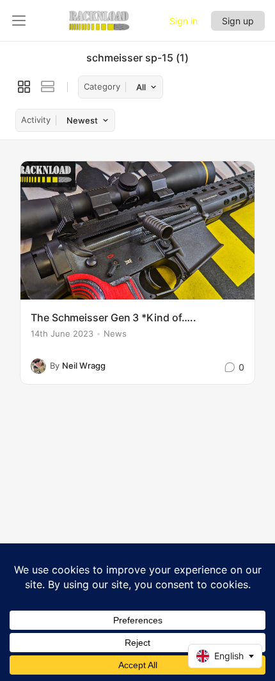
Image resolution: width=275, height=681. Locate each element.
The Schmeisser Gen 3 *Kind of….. (113, 317)
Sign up (238, 20)
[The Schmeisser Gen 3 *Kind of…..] (137, 230)
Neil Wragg (84, 365)
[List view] (48, 87)
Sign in (183, 20)
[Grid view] (24, 87)
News (115, 333)
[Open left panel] (19, 20)
